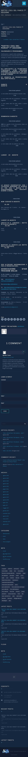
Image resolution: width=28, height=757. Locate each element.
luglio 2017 (5, 505)
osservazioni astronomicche (7, 582)
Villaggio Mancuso (17, 598)
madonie (12, 577)
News (4, 539)
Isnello (17, 575)
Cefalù (10, 571)
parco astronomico (6, 587)
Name (2, 396)
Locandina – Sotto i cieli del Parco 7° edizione (14, 39)
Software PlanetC (13, 461)
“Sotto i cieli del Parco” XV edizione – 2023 (12, 446)
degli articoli (6, 553)
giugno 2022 (6, 489)
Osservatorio (15, 580)
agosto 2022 (6, 486)
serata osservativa (12, 593)
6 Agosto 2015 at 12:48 (8, 357)
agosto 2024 (6, 481)
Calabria (22, 568)
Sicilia (19, 593)
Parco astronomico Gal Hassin (18, 587)
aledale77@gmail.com (6, 299)
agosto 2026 (6, 475)
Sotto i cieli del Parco (6, 596)
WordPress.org (6, 559)
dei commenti (7, 556)
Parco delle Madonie (14, 589)
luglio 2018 (5, 502)
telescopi (4, 598)
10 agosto (4, 568)
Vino (10, 600)
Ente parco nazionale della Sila (8, 573)
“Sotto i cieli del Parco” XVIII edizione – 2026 (13, 433)
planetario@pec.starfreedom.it (10, 284)
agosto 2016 (6, 516)
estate (24, 573)
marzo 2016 (5, 518)
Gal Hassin (12, 575)
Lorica (22, 575)
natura (22, 577)
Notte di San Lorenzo (6, 580)
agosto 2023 (6, 483)
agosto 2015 (6, 524)
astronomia (16, 568)
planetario (4, 593)
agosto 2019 (6, 497)
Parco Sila (12, 591)
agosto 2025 (6, 478)
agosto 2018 (6, 500)
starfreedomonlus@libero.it (7, 281)
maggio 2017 (6, 508)
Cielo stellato (20, 571)
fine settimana (5, 575)
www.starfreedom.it (9, 279)
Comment (3, 379)
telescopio (10, 598)
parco (16, 584)
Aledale (21, 326)
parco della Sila (5, 589)
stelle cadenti (19, 596)
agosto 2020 (6, 494)
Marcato (17, 577)
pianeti (23, 591)
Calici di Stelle (4, 571)
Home (2, 15)
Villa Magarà (4, 600)
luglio (3, 577)
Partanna (18, 591)
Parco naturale (5, 591)
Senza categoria (6, 541)
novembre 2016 (6, 513)
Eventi (4, 536)
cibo (15, 571)
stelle (13, 596)
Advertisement (8, 15)
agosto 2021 (6, 491)
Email (2, 403)
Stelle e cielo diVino (7, 450)
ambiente (10, 568)
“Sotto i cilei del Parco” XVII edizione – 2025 (13, 437)
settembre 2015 (6, 521)
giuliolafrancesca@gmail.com (11, 307)
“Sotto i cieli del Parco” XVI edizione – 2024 (13, 442)
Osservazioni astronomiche (7, 584)
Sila (22, 593)
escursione (18, 573)
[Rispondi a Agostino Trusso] (23, 352)
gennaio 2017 (6, 510)
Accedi (4, 551)
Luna (7, 577)
